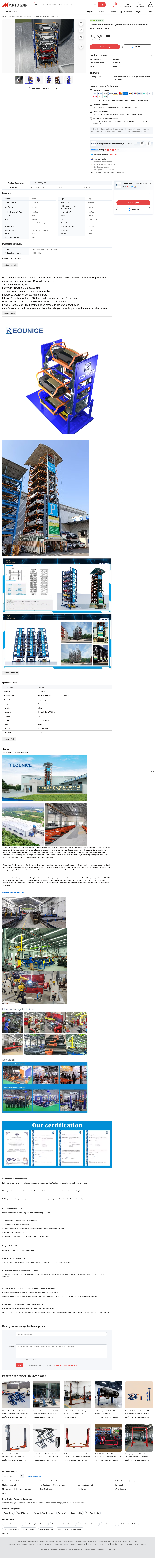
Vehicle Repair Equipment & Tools (44, 16)
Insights (134, 1541)
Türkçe (122, 1544)
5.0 (124, 187)
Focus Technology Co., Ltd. (62, 1549)
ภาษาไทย (114, 1544)
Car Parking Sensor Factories (36, 1524)
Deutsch (73, 1544)
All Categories (10, 12)
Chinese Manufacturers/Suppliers (50, 1541)
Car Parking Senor (10, 1529)
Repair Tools (8, 1513)
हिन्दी (108, 1544)
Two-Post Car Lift (92, 1513)
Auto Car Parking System (128, 1524)
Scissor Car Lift (76, 1513)
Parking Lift (119, 1485)
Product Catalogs (34, 1476)
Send (19, 1365)
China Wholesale (68, 1541)
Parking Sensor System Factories (63, 1524)
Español (31, 1544)
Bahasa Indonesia (140, 1544)
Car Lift (59, 16)
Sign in (150, 6)
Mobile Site (126, 1541)
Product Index (116, 1541)
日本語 (102, 1544)
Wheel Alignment (23, 1513)
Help (112, 12)
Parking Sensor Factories (13, 1524)
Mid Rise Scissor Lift (9, 1485)
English (24, 1544)
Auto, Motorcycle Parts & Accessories (20, 16)
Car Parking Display (28, 1529)
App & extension (125, 12)
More (4, 1533)
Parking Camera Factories (89, 1524)
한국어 (96, 1544)
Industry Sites (92, 1541)
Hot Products (22, 1541)
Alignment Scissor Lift (85, 1485)
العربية (89, 1544)
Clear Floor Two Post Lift (48, 1481)
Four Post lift (82, 1481)
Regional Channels (104, 1541)
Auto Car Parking (109, 1524)
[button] (104, 187)
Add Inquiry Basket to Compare (44, 88)
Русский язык (57, 1544)
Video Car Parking (46, 1529)
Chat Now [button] (139, 47)
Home (4, 16)
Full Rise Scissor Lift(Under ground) (52, 1485)
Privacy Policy (111, 1549)
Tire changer (82, 1489)
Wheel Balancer (120, 1489)
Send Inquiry (105, 47)
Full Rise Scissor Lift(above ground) (127, 1481)
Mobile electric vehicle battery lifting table (16, 1489)
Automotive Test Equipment (43, 1513)
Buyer (101, 12)
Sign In (93, 172)
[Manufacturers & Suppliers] (14, 4)
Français (48, 1544)
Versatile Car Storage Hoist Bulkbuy (69, 1529)
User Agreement (90, 1549)
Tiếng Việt (129, 1544)
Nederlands (81, 1544)
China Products (33, 1541)
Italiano (66, 1544)
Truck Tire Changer (46, 1489)
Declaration (101, 1549)
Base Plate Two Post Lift (11, 1481)
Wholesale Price (81, 1541)
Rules (151, 12)
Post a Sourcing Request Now (65, 1365)
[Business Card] (149, 193)
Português (40, 1544)
